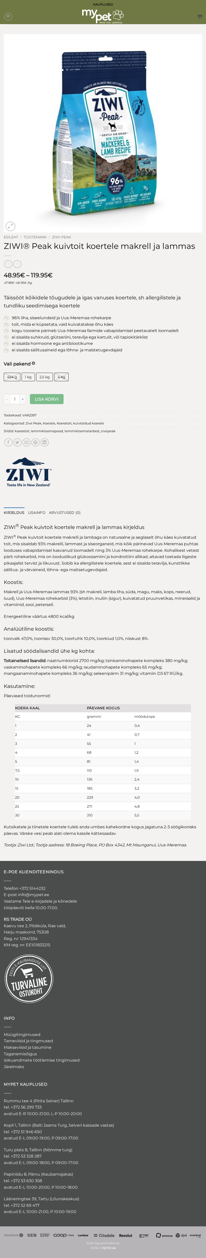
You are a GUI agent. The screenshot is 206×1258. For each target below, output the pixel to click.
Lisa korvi (47, 399)
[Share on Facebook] (8, 442)
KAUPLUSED (103, 4)
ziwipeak (108, 431)
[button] (8, 17)
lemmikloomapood (47, 431)
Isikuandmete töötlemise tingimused (42, 1060)
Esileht (11, 237)
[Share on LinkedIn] (44, 442)
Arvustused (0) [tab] (65, 512)
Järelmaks (14, 1066)
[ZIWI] (29, 472)
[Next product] (8, 264)
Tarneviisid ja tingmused (28, 1040)
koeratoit (22, 431)
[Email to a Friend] (26, 442)
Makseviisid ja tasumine (28, 1047)
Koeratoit (64, 423)
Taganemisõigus (20, 1054)
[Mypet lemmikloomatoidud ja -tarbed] (103, 16)
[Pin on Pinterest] (35, 442)
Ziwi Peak (61, 237)
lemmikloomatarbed (82, 431)
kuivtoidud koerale (88, 423)
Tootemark (35, 237)
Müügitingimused (22, 1034)
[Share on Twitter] (17, 442)
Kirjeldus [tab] (14, 512)
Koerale (49, 423)
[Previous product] (17, 264)
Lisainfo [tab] (36, 512)
